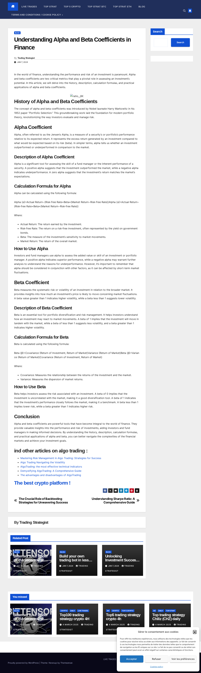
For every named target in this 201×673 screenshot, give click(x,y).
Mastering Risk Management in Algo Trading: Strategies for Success (60, 458)
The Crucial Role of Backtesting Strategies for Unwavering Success (43, 500)
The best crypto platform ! (42, 483)
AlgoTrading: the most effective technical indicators (51, 466)
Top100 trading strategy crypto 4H (74, 617)
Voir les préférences (183, 658)
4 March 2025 (71, 624)
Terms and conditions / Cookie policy (36, 15)
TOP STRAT (50, 6)
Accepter (131, 658)
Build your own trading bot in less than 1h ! (74, 560)
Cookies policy (156, 666)
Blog (142, 6)
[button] (194, 631)
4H (108, 611)
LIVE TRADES (29, 6)
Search (157, 31)
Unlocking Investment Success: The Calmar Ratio (122, 560)
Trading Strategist (26, 58)
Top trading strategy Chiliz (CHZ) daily (168, 617)
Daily (72, 611)
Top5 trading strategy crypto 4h (123, 617)
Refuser (156, 658)
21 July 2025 (23, 624)
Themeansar (66, 663)
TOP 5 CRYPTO (72, 6)
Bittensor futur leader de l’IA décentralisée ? (31, 560)
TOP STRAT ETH (122, 6)
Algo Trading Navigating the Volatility (42, 462)
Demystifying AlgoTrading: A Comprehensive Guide (50, 470)
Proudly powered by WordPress (23, 663)
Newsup (53, 663)
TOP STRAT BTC (97, 6)
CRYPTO (64, 611)
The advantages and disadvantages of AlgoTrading (50, 475)
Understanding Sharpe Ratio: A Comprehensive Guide (113, 500)
